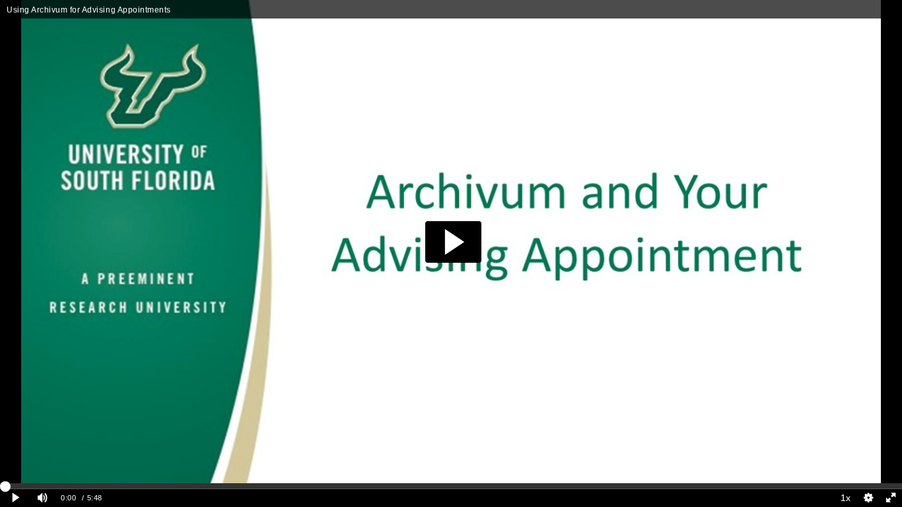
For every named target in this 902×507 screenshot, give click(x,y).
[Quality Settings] (867, 498)
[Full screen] (891, 498)
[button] (453, 242)
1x (845, 497)
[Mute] (42, 498)
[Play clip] (15, 498)
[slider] (451, 486)
